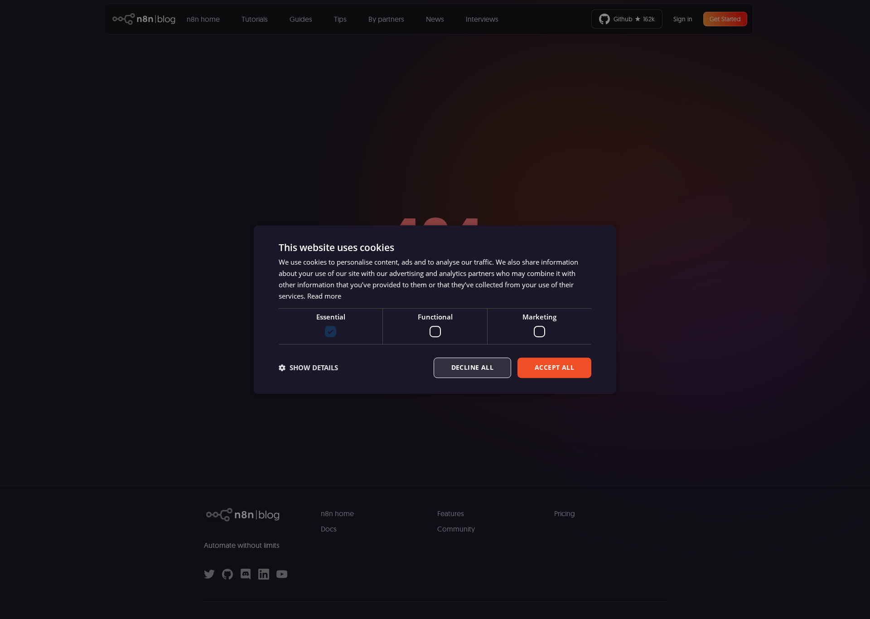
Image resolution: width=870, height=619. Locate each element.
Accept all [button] (554, 367)
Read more (324, 295)
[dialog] (435, 309)
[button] (308, 367)
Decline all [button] (472, 367)
